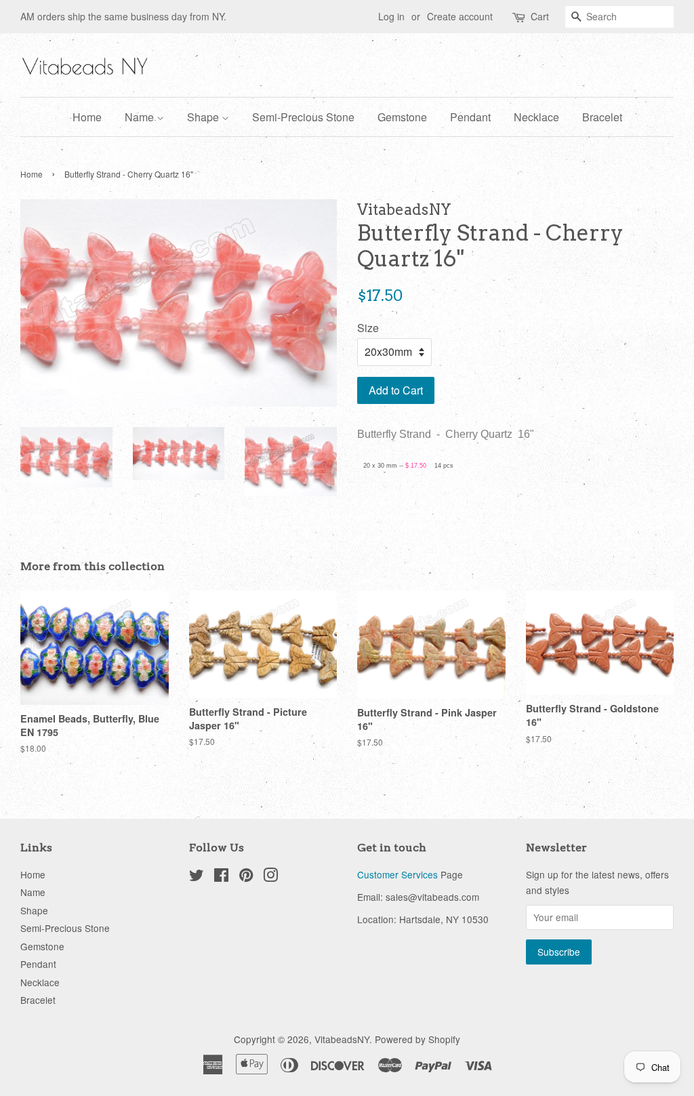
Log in (391, 16)
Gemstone (402, 117)
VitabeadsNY (341, 1039)
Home (87, 117)
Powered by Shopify (417, 1039)
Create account (460, 16)
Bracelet (602, 117)
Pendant (470, 117)
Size (368, 328)
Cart (540, 16)
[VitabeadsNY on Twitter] (196, 877)
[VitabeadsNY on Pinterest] (246, 877)
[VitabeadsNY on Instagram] (270, 877)
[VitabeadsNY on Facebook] (221, 877)
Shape (204, 117)
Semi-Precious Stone (303, 117)
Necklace (536, 117)
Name (141, 117)
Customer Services (397, 874)
